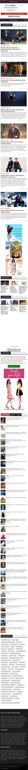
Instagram (16, 16)
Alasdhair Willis (19, 648)
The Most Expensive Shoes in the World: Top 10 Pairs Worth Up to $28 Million (14, 289)
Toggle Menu (14, 1)
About (6, 768)
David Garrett (4, 655)
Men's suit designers (5, 734)
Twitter (11, 16)
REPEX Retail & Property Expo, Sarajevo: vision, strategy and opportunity (16, 599)
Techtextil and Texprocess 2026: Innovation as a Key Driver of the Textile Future (16, 606)
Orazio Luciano (10, 648)
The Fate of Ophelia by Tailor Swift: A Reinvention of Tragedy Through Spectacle (15, 628)
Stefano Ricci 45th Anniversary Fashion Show (12, 142)
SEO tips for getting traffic (15, 653)
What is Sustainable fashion (7, 687)
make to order (11, 651)
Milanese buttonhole (21, 651)
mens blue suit (4, 653)
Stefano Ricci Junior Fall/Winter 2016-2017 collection (12, 176)
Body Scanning (4, 673)
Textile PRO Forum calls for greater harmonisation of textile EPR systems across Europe (16, 440)
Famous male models (5, 675)
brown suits (19, 642)
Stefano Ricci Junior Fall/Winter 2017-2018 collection (12, 110)
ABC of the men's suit (20, 750)
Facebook (9, 16)
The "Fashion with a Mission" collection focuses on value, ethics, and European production (16, 563)
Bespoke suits (4, 759)
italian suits (3, 651)
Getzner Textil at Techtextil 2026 (13, 526)
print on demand (4, 682)
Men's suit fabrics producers (15, 736)
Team (10, 768)
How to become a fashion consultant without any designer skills (14, 308)
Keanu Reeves (4, 657)
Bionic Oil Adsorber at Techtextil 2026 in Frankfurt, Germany (14, 541)
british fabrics (4, 662)
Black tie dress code (20, 664)
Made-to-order (12, 750)
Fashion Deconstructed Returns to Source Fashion (15, 476)
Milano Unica (10, 669)
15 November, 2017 (23, 120)
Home (2, 768)
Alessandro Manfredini (17, 675)
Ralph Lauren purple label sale (7, 642)
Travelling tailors (22, 733)
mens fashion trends (5, 660)
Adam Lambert (15, 639)
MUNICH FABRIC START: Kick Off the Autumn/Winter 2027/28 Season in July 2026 (15, 469)
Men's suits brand (13, 673)
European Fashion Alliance (7, 698)
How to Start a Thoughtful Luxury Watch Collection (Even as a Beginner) (4, 289)
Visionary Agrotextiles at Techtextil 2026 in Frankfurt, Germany (15, 548)
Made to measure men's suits (16, 657)
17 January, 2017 (23, 153)
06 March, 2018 (23, 58)
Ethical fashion (17, 689)
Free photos (20, 691)
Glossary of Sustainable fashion (8, 684)
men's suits (11, 716)
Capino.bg (17, 698)
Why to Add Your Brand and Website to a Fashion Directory (16, 592)
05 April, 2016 (24, 220)
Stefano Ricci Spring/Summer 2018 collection (13, 81)
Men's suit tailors (14, 733)
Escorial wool (4, 678)
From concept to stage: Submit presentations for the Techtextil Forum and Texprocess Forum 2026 (16, 621)
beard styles (20, 684)
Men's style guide (8, 717)
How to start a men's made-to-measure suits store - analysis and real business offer (23, 308)
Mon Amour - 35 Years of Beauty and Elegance (16, 497)
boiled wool (11, 664)
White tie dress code (5, 666)
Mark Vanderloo (4, 644)
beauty (12, 646)
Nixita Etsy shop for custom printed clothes (10, 702)
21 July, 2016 (24, 188)
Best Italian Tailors (19, 669)
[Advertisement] (14, 330)
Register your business (14, 366)
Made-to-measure (4, 750)
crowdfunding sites (5, 680)
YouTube (18, 16)
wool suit (3, 648)
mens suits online (16, 671)
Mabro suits (22, 666)
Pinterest (13, 16)
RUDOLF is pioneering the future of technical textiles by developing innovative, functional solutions (15, 520)
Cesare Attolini (19, 646)
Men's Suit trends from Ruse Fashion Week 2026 (16, 504)
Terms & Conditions (16, 768)
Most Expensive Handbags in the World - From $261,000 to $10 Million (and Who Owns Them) (23, 290)
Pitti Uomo (3, 669)
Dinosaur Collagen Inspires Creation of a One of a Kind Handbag (16, 462)
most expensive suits (5, 671)
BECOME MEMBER (13, 346)
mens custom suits (13, 662)
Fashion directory (16, 717)
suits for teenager (5, 646)
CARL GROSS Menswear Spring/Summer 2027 (16, 483)
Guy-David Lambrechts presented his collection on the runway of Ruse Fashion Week (16, 556)
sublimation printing (16, 680)
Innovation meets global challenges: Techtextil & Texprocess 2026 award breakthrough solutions (16, 585)
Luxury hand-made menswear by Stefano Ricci (12, 211)
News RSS (7, 766)
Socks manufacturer (17, 693)
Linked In (14, 16)
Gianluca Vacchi (12, 655)
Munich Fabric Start (19, 678)
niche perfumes (13, 696)
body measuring (4, 696)
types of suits (4, 664)
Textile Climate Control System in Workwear (16, 512)
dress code (22, 644)
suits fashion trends (20, 687)
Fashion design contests (6, 689)
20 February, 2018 (23, 88)
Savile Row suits (15, 660)
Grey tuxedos (15, 666)
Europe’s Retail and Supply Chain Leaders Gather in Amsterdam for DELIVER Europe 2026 (16, 491)
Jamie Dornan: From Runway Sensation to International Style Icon (15, 454)
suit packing (22, 662)
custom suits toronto (5, 639)
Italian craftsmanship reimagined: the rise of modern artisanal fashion (15, 613)
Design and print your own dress (8, 691)
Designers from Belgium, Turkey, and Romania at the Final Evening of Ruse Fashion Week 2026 (16, 577)
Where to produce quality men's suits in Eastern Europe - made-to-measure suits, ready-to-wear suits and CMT (5, 310)
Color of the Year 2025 (6, 693)
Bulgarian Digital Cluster (14, 766)
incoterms (11, 678)
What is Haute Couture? (6, 700)
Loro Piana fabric (14, 644)
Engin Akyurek (21, 655)
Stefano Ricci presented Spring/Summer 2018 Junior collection (11, 49)
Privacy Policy (5, 768)
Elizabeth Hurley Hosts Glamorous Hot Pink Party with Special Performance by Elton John (16, 534)
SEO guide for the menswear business (16, 754)
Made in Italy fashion (15, 682)
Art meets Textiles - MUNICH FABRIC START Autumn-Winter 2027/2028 (16, 447)
